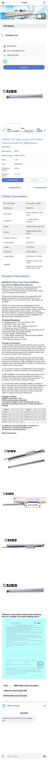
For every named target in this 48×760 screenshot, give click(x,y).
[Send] (45, 756)
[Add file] (3, 756)
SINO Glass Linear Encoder (26, 686)
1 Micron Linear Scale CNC (15, 691)
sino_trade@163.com (16, 51)
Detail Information (15, 187)
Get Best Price (12, 180)
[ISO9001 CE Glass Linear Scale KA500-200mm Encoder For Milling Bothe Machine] (23, 98)
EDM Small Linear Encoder (15, 696)
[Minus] (44, 705)
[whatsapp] (5, 61)
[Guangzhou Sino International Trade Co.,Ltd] (25, 2)
